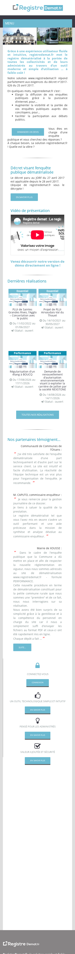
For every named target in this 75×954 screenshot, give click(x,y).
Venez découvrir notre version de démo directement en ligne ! (37, 263)
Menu (9, 23)
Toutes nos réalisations (38, 414)
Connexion (37, 682)
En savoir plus (24, 197)
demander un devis (28, 131)
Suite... (22, 647)
